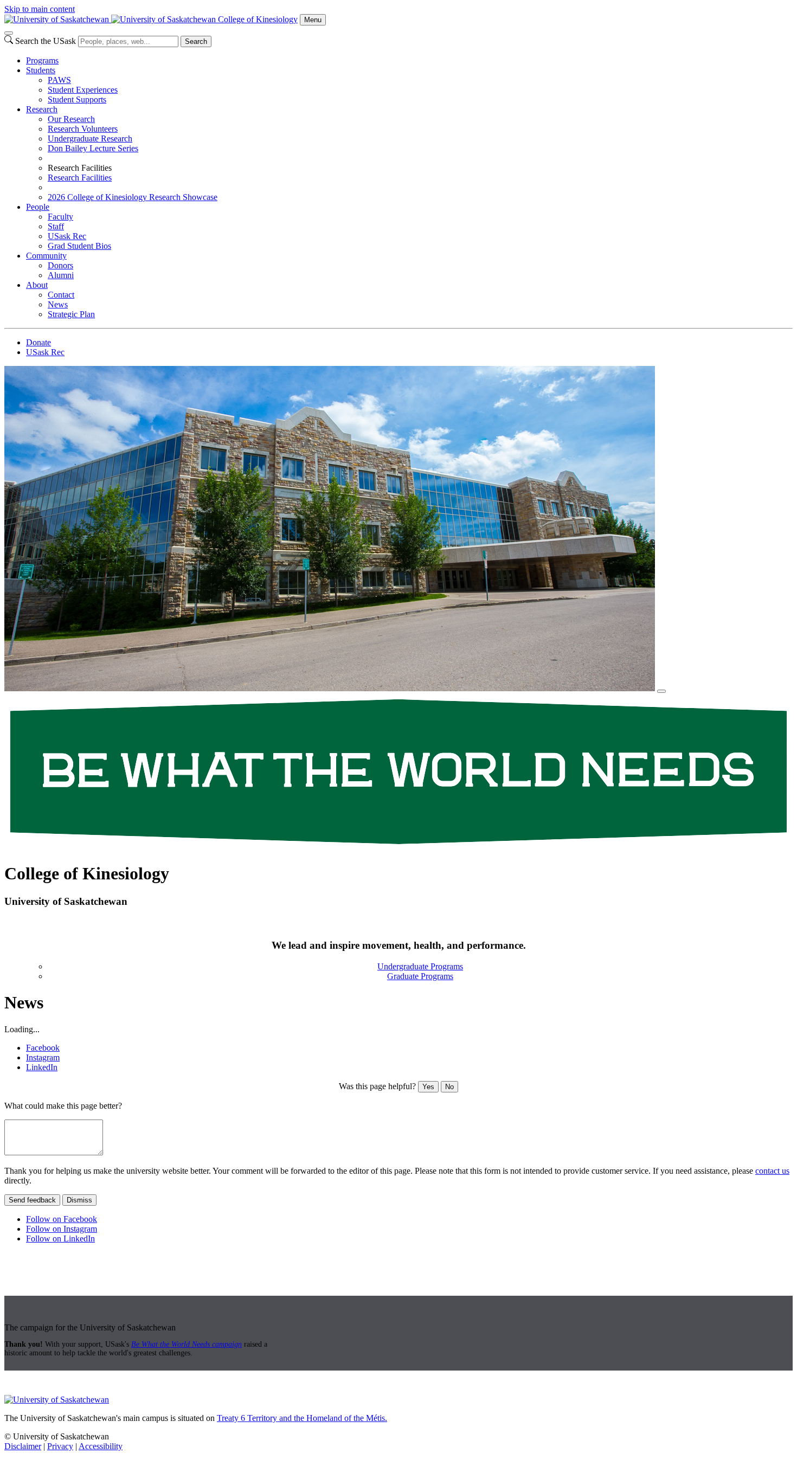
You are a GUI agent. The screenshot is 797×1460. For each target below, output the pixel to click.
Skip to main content (39, 9)
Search (196, 41)
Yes (428, 1087)
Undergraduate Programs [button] (420, 966)
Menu (313, 20)
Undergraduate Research (90, 138)
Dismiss (79, 1200)
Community (46, 255)
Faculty (60, 216)
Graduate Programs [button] (420, 976)
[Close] (8, 33)
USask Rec (67, 236)
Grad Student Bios (79, 245)
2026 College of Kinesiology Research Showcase (132, 197)
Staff (56, 226)
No (449, 1087)
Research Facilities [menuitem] (80, 167)
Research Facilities (80, 177)
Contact (61, 294)
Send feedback (32, 1200)
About (37, 285)
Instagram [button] (43, 1057)
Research (41, 109)
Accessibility (101, 1446)
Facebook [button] (43, 1047)
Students (40, 70)
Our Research (71, 119)
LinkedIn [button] (41, 1067)
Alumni (61, 275)
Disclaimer (22, 1446)
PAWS (59, 80)
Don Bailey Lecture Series (93, 148)
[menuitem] (409, 61)
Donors (60, 265)
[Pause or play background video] (661, 691)
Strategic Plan (71, 314)
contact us (772, 1170)
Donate (38, 342)
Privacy (60, 1446)
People (37, 206)
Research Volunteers (83, 128)
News (58, 304)
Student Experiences (83, 89)
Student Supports (77, 99)
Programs (42, 60)
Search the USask (45, 41)
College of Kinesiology (258, 19)
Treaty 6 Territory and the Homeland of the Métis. (302, 1418)
